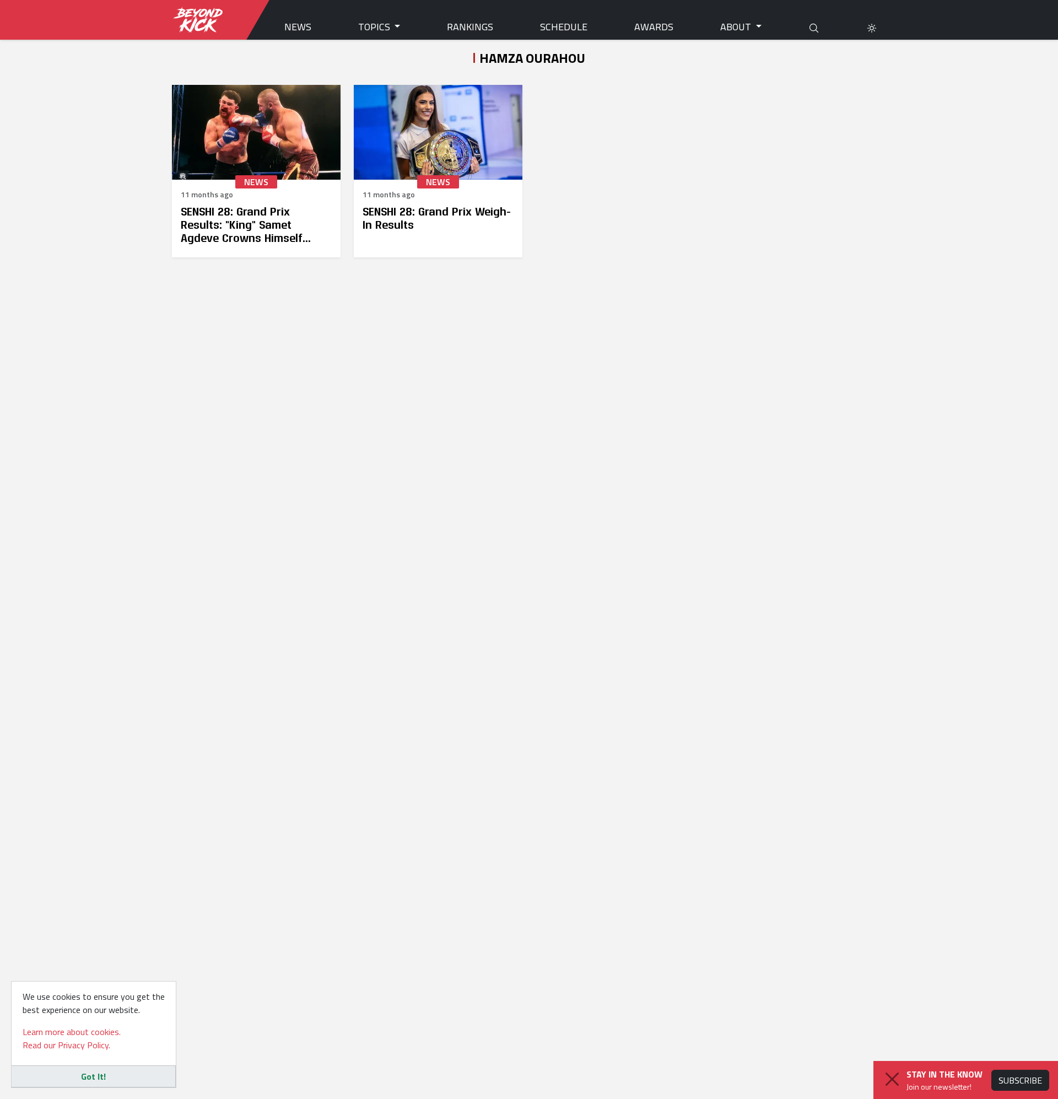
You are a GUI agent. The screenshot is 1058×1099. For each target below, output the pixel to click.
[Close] (892, 1079)
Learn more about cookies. (72, 1031)
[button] (871, 27)
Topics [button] (375, 26)
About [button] (736, 26)
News (297, 26)
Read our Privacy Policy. (66, 1045)
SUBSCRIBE (1020, 1080)
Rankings (470, 26)
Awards (653, 26)
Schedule (563, 26)
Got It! (93, 1076)
